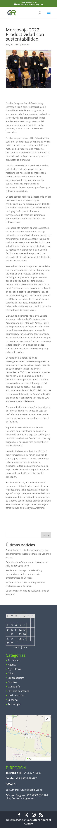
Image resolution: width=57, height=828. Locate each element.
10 (12, 629)
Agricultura (14, 669)
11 (16, 629)
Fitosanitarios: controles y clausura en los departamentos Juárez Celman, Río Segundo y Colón (28, 554)
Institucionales (16, 695)
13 (24, 629)
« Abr (16, 647)
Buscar (46, 535)
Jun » (24, 647)
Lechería (13, 700)
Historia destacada (18, 691)
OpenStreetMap (41, 758)
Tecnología (14, 704)
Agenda (12, 664)
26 (20, 638)
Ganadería (14, 686)
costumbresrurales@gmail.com (24, 789)
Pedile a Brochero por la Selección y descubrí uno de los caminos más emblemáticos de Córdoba (24, 574)
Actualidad (14, 660)
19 (20, 634)
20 (24, 634)
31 (12, 643)
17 (12, 634)
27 (24, 638)
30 (8, 643)
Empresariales (16, 678)
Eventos (25, 44)
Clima (11, 673)
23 (8, 638)
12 (20, 629)
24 (12, 638)
